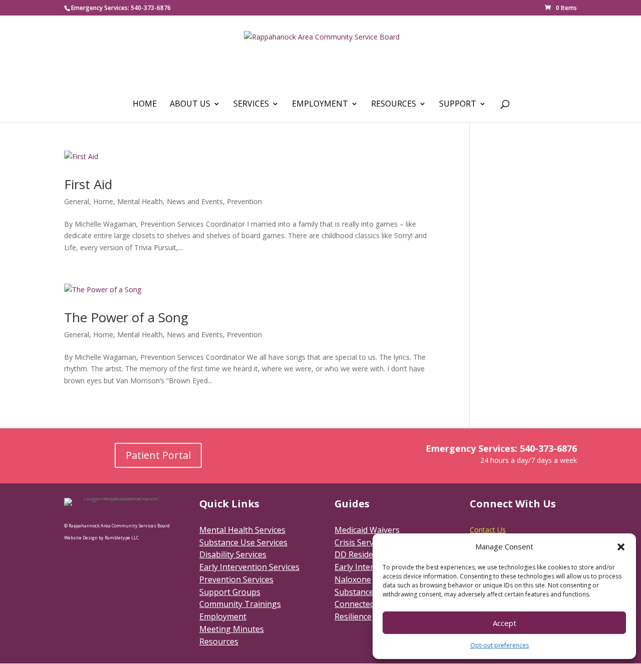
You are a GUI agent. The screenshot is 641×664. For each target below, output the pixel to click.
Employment (320, 104)
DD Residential (362, 554)
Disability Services (232, 554)
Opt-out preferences (499, 645)
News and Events (195, 201)
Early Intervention (368, 566)
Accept (504, 623)
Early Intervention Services (249, 566)
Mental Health (140, 201)
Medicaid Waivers (367, 529)
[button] (621, 547)
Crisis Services (361, 542)
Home (145, 104)
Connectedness (363, 603)
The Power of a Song (126, 317)
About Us (190, 104)
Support (457, 104)
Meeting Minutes (231, 628)
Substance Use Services (243, 542)
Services (251, 104)
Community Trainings (240, 603)
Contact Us (488, 529)
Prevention (244, 201)
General (76, 201)
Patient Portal (158, 455)
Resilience (353, 616)
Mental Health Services (242, 529)
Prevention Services (236, 579)
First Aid (88, 184)
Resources (393, 104)
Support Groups (229, 591)
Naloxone (353, 579)
